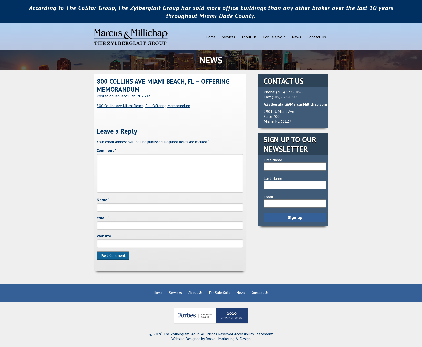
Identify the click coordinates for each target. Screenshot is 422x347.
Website (104, 235)
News (296, 36)
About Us (249, 36)
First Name (273, 159)
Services (228, 36)
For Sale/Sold (274, 36)
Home (211, 36)
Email (103, 217)
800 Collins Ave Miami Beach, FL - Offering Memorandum (143, 105)
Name (103, 199)
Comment (106, 150)
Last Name (273, 178)
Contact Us (316, 36)
